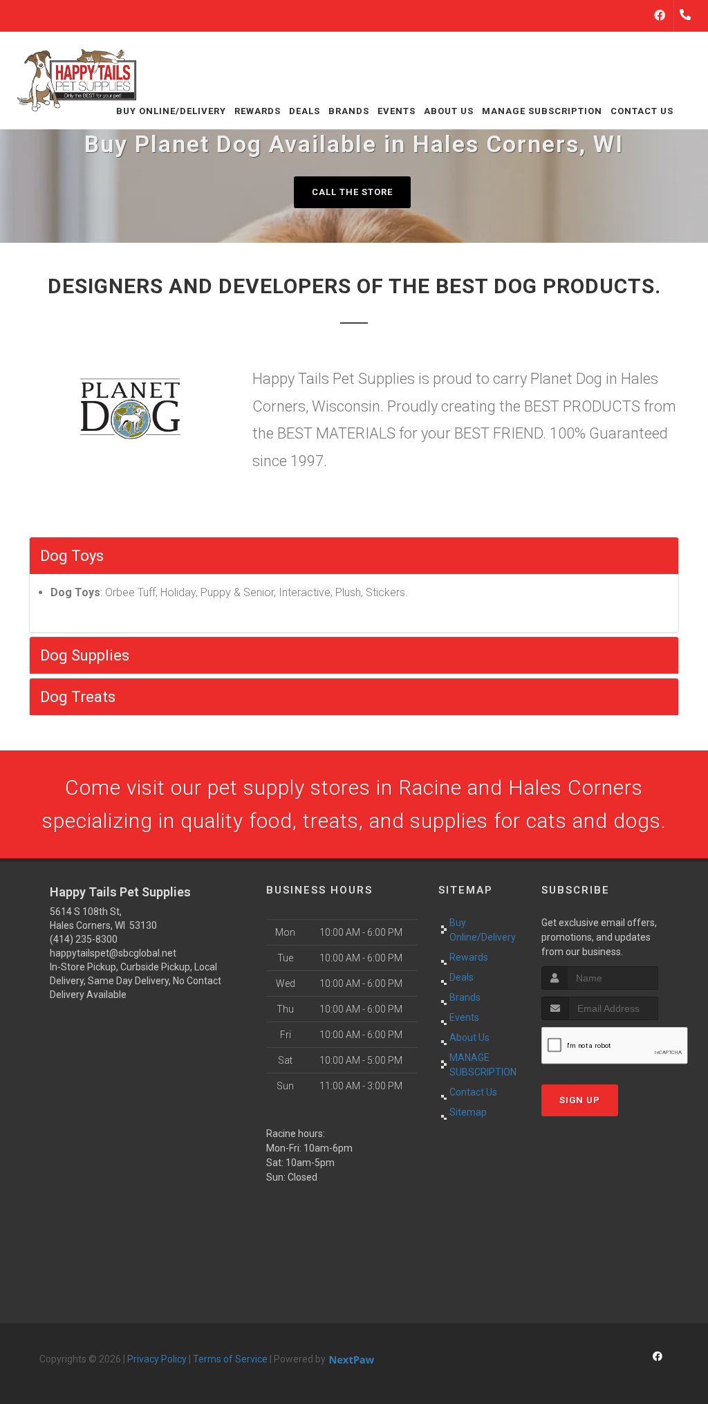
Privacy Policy (157, 1359)
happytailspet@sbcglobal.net (113, 953)
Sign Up (579, 1100)
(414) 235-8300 (84, 939)
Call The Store (352, 192)
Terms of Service (230, 1359)
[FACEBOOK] (659, 16)
